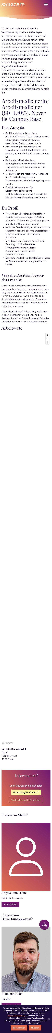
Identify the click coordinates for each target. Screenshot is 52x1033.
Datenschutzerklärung (16, 1016)
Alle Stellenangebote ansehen (26, 800)
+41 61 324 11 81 (10, 904)
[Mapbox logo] (7, 743)
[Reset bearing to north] (47, 342)
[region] (26, 538)
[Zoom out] (47, 339)
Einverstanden (19, 1028)
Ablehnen (35, 1028)
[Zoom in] (47, 335)
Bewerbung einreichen (25, 792)
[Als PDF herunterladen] (44, 925)
